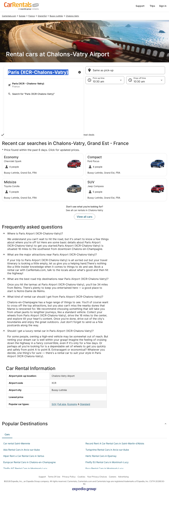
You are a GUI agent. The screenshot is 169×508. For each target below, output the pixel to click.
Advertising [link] (123, 476)
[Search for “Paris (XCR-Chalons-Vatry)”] (44, 94)
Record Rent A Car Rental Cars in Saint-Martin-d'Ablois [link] (114, 443)
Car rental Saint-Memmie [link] (16, 443)
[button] (84, 111)
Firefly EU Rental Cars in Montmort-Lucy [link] (107, 462)
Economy (72, 404)
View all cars (84, 216)
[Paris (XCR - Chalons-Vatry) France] (44, 85)
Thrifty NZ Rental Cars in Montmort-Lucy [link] (25, 468)
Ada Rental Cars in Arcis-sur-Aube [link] (21, 449)
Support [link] (42, 476)
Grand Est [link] (42, 16)
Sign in (162, 5)
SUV (54, 404)
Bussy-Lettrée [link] (56, 16)
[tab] (7, 434)
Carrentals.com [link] (9, 16)
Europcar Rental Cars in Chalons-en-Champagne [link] (29, 462)
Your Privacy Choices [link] (97, 476)
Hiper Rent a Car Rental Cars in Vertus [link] (23, 456)
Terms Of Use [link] (54, 476)
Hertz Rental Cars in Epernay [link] (101, 456)
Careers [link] (112, 476)
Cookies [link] (81, 476)
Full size (61, 404)
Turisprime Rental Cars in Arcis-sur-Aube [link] (107, 449)
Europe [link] (22, 16)
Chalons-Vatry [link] (72, 16)
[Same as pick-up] (125, 70)
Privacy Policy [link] (69, 476)
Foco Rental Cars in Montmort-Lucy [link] (104, 468)
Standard (85, 404)
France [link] (31, 16)
